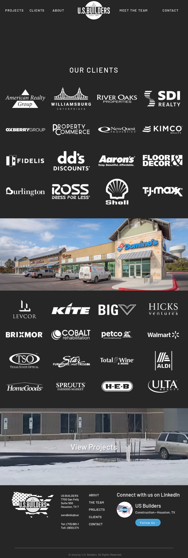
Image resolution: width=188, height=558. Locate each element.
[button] (25, 98)
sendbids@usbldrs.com (76, 515)
